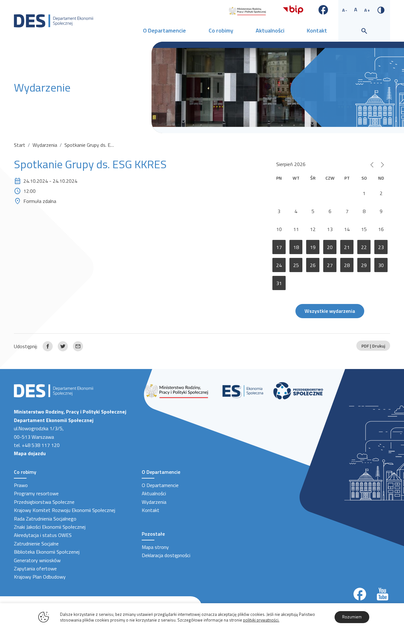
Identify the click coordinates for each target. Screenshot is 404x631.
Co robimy (221, 30)
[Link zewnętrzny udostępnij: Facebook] (48, 346)
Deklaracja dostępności (166, 555)
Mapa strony (155, 547)
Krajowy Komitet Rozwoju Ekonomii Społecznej (64, 510)
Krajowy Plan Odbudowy (40, 576)
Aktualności (270, 30)
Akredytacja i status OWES (43, 535)
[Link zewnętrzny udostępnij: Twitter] (63, 346)
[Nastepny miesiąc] (382, 164)
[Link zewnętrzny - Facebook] (323, 9)
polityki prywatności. (261, 620)
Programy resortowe (36, 493)
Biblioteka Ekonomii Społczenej (47, 552)
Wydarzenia (45, 145)
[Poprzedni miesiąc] (372, 164)
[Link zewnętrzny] (247, 10)
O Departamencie (164, 30)
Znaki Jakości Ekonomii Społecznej (50, 527)
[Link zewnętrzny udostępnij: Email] (78, 346)
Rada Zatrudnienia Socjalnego (45, 518)
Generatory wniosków (37, 560)
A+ (367, 10)
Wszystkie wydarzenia (330, 311)
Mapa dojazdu (30, 453)
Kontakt (317, 30)
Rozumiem (352, 617)
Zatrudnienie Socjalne (36, 543)
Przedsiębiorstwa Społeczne (44, 502)
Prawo (21, 485)
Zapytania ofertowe (35, 568)
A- (345, 10)
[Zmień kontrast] (381, 9)
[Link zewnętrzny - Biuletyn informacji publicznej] (293, 9)
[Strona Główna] (53, 20)
